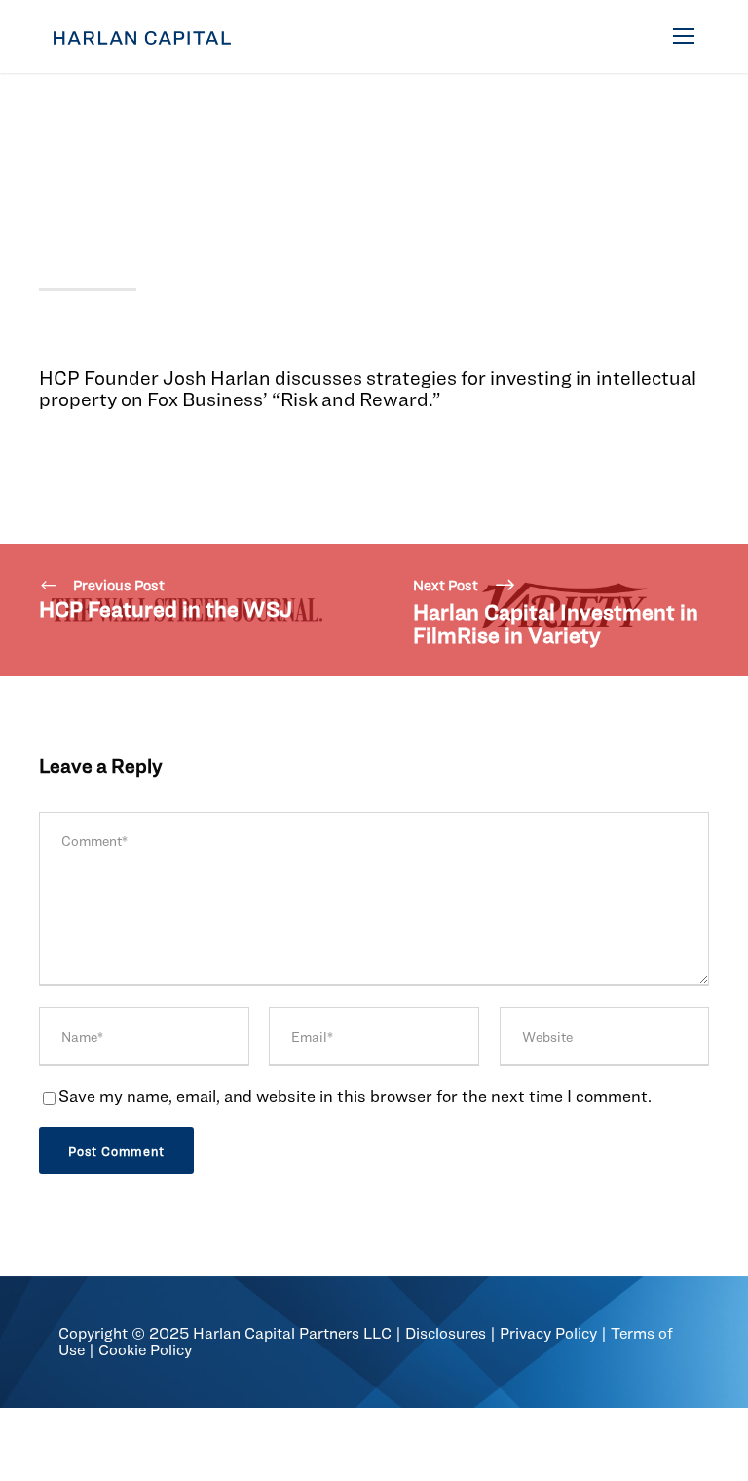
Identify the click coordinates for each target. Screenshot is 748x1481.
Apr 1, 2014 (76, 129)
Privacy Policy (548, 1333)
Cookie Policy (145, 1350)
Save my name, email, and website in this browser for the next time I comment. (355, 1096)
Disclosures (445, 1333)
